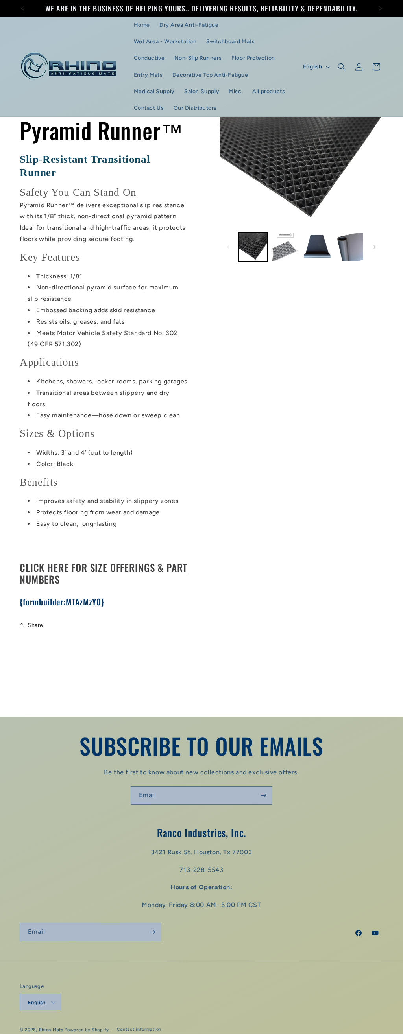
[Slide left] (228, 247)
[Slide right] (374, 247)
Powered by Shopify (87, 1029)
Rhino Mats (52, 1029)
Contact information (139, 1029)
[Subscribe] (263, 795)
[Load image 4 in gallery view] (349, 247)
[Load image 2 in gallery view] (285, 247)
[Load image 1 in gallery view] (253, 247)
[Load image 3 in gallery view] (317, 247)
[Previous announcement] (22, 8)
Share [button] (35, 625)
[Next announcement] (380, 8)
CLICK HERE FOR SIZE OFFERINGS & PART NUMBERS (103, 573)
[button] (341, 67)
